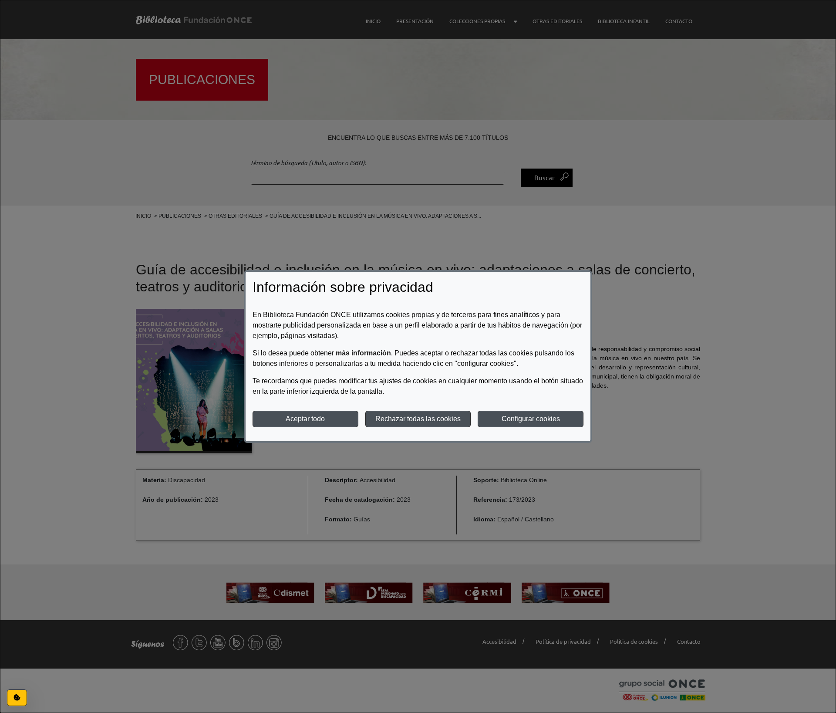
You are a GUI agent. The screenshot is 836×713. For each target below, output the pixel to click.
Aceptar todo (305, 418)
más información (363, 353)
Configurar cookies (531, 418)
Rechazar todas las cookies (418, 418)
